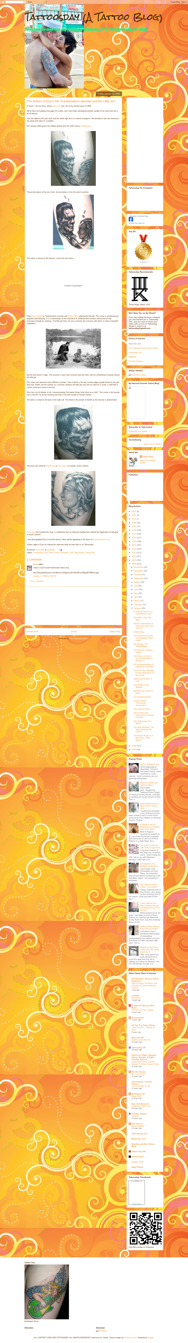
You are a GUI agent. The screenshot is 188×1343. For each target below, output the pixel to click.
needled (135, 996)
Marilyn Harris (73, 316)
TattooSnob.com (139, 1134)
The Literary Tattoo (141, 709)
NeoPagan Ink (138, 1094)
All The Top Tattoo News (143, 1025)
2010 (134, 560)
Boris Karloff (37, 316)
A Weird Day (138, 632)
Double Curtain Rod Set (141, 1040)
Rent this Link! (135, 344)
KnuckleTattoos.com (101, 539)
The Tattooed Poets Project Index (143, 348)
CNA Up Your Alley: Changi (142, 1010)
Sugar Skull (136, 1096)
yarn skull (56, 106)
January (138, 608)
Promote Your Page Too (137, 223)
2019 (134, 526)
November (139, 571)
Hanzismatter (138, 1018)
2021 (134, 519)
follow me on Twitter (152, 444)
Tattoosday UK (135, 352)
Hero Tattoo (62, 466)
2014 (134, 545)
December (139, 567)
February (138, 604)
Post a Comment (37, 581)
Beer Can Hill (138, 1037)
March (137, 601)
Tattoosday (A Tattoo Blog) (94, 17)
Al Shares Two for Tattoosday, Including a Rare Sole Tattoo (150, 826)
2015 (134, 541)
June (136, 589)
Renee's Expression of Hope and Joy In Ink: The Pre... (143, 625)
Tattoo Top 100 (139, 1151)
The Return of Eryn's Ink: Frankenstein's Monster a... (142, 658)
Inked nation (137, 1157)
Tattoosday (148, 457)
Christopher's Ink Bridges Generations (149, 865)
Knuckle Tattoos (135, 361)
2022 (134, 515)
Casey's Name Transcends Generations (139, 703)
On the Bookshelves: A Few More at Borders (143, 665)
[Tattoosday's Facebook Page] (131, 221)
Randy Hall (50, 466)
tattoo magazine (138, 1126)
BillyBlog (132, 357)
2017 (134, 534)
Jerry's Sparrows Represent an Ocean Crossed (143, 715)
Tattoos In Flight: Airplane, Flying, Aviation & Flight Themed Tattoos (144, 1057)
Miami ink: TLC (139, 1139)
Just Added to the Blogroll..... (141, 686)
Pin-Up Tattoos (139, 1072)
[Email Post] (61, 550)
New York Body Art (140, 1104)
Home (74, 631)
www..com (137, 1181)
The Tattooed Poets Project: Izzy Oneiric (148, 886)
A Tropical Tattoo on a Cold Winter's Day (142, 612)
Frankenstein (86, 126)
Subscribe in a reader (138, 431)
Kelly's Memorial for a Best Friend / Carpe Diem (149, 806)
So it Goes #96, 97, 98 (141, 1086)
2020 (134, 523)
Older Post (115, 631)
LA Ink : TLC (137, 1162)
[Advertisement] (73, 606)
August (137, 582)
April (136, 597)
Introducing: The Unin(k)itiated (140, 645)
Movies (82, 553)
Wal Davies (136, 998)
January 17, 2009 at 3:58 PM (44, 576)
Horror (57, 553)
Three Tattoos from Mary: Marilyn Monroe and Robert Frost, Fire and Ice (150, 906)
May (136, 593)
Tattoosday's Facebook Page (138, 216)
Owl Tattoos (137, 1124)
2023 (134, 511)
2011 (134, 556)
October (138, 574)
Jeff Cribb (31, 532)
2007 (134, 749)
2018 (134, 530)
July (136, 586)
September (139, 578)
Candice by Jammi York (141, 1106)
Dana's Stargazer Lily (149, 764)
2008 (134, 746)
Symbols (135, 1116)
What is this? (137, 1204)
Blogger (151, 1338)
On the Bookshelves (142, 697)
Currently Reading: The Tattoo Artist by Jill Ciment (143, 729)
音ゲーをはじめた (139, 1074)
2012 (134, 552)
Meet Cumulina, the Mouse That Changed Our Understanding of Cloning (144, 985)
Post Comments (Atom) (79, 639)
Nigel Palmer (137, 1167)
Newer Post (32, 631)
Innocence (65, 553)
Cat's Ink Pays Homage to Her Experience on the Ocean (143, 672)
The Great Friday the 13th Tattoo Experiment (150, 846)
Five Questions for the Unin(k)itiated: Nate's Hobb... (143, 637)
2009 (134, 564)
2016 (134, 538)
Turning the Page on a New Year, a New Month (143, 737)
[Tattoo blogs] (143, 263)
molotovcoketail (130, 1338)
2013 (134, 549)
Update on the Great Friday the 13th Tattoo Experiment (149, 949)
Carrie (35, 564)
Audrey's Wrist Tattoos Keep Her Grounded (150, 927)
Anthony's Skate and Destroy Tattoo (149, 784)
